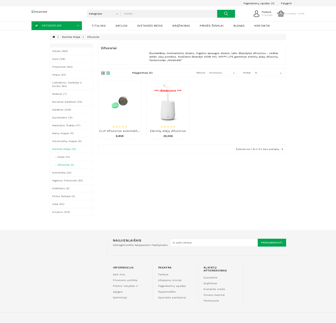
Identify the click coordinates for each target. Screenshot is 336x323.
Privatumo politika (125, 280)
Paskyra (163, 274)
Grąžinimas (181, 25)
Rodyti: (247, 73)
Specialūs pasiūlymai (172, 297)
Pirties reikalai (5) (63, 196)
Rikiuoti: (201, 73)
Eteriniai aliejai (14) (64, 149)
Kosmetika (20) (61, 172)
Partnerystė (211, 300)
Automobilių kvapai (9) (67, 141)
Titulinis (99, 25)
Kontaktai (262, 25)
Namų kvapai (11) (63, 133)
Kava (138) (58, 59)
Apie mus (119, 274)
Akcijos (121, 25)
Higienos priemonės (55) (67, 180)
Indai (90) (58, 204)
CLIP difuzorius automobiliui (120, 131)
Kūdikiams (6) (61, 188)
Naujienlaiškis (167, 291)
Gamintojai (120, 297)
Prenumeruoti (272, 242)
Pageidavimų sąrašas (172, 286)
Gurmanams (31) (62, 117)
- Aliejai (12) (61, 156)
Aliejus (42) (59, 74)
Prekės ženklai (212, 25)
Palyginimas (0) (142, 72)
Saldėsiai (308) (61, 109)
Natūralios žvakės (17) (66, 125)
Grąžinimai (210, 283)
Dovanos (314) (61, 212)
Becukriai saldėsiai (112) (67, 101)
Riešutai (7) (59, 94)
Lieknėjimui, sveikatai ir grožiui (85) (67, 84)
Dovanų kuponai (214, 294)
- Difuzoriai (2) (63, 164)
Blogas (239, 25)
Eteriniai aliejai (71, 37)
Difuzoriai (93, 37)
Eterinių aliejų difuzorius (168, 131)
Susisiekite (211, 277)
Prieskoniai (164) (62, 66)
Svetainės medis (150, 25)
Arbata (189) (60, 51)
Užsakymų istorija (169, 280)
